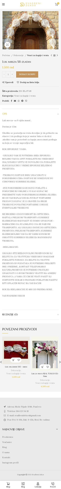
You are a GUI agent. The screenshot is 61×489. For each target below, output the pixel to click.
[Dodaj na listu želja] (18, 360)
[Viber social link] (26, 101)
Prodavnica (7, 437)
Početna (6, 55)
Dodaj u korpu (27, 74)
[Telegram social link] (22, 101)
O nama (5, 452)
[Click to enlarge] (7, 45)
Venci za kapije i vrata (38, 55)
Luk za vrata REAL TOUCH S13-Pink (45, 374)
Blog (4, 447)
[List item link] (30, 411)
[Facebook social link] (11, 101)
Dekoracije (18, 55)
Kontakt (6, 457)
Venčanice (7, 442)
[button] (13, 360)
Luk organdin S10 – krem (16, 367)
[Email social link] (15, 101)
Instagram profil (10, 462)
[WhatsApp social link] (18, 101)
